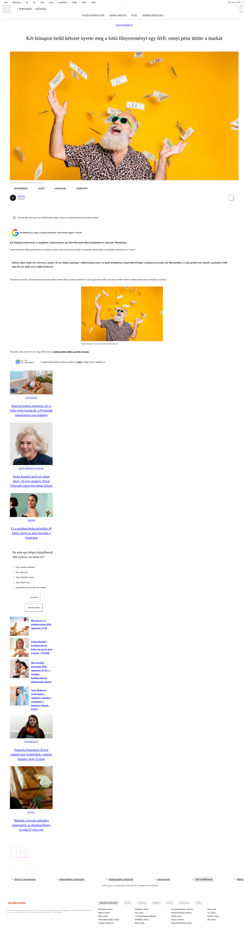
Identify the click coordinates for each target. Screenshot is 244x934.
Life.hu (21, 196)
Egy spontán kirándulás (25, 567)
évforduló (31, 741)
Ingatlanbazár (63, 2)
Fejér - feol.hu (139, 912)
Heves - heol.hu (139, 923)
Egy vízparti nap (22, 582)
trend (31, 520)
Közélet (127, 903)
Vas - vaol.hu (211, 912)
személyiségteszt (153, 15)
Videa (42, 2)
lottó (41, 188)
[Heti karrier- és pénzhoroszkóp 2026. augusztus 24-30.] (19, 626)
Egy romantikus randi (24, 577)
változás (31, 397)
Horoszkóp (25, 9)
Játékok (93, 2)
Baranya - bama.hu (104, 912)
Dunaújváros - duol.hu (141, 909)
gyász (31, 812)
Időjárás (41, 9)
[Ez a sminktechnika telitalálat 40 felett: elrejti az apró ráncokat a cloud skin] (31, 505)
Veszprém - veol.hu (213, 916)
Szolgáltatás (184, 903)
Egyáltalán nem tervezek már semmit (31, 587)
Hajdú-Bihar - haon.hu (141, 919)
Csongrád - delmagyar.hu (106, 923)
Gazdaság (142, 903)
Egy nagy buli (21, 572)
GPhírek (74, 2)
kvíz (134, 15)
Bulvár (169, 903)
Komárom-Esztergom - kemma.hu (181, 912)
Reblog (84, 2)
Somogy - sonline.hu (177, 919)
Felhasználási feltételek (121, 879)
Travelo (51, 2)
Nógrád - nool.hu (176, 916)
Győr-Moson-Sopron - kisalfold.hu (145, 916)
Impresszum (163, 879)
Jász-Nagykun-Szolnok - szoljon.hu (182, 909)
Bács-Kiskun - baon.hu (105, 909)
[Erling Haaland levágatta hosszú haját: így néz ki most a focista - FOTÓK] (19, 647)
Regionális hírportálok (108, 903)
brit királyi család (31, 468)
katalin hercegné (93, 15)
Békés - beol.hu (103, 916)
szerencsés (82, 188)
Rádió (198, 903)
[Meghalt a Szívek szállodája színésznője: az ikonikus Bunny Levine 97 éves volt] (31, 787)
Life (27, 2)
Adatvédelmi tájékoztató (72, 879)
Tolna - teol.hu (211, 909)
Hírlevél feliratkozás (25, 879)
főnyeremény (124, 25)
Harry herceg (118, 15)
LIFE (79, 362)
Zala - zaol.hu (211, 919)
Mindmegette (17, 2)
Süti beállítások (203, 879)
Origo (6, 2)
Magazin (156, 903)
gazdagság (60, 188)
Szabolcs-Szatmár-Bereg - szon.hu (181, 923)
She (34, 2)
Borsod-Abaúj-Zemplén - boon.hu (108, 919)
